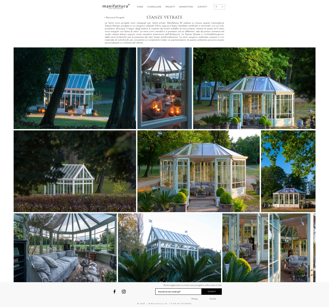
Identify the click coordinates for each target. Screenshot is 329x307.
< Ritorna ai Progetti (114, 17)
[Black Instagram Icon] (123, 291)
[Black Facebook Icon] (114, 291)
